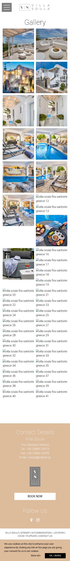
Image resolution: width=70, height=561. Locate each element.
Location (58, 532)
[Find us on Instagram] (38, 520)
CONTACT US (45, 536)
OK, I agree (55, 555)
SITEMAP (25, 532)
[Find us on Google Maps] (31, 520)
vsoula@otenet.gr (39, 457)
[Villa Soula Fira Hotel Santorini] (34, 7)
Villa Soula (12, 532)
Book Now (35, 496)
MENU (7, 7)
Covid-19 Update (27, 536)
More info (35, 555)
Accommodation (41, 532)
